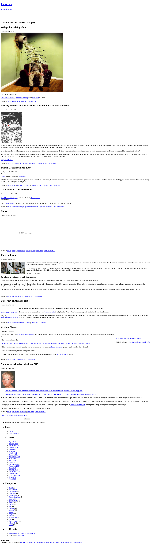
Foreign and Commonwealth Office (140, 342)
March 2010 (13, 462)
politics (25, 163)
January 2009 (13, 470)
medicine (36, 207)
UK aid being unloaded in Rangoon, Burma (128, 338)
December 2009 (14, 464)
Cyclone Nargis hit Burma (26, 334)
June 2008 (12, 477)
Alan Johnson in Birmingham (9, 198)
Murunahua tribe (49, 312)
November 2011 (14, 445)
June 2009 (12, 468)
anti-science (15, 412)
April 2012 (12, 442)
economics (15, 207)
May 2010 (12, 458)
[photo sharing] (1, 173)
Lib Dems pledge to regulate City (17, 415)
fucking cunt (10, 203)
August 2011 (13, 449)
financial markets (14, 497)
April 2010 (12, 460)
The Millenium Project (77, 405)
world (39, 185)
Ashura (3, 176)
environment (13, 495)
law (21, 163)
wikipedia (15, 101)
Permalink (22, 101)
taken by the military (56, 347)
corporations (13, 491)
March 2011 (13, 453)
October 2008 (13, 473)
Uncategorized (13, 521)
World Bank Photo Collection (9, 317)
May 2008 (12, 479)
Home (4, 415)
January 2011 (13, 455)
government (15, 163)
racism (11, 512)
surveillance (32, 163)
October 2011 (13, 447)
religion (33, 185)
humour (11, 504)
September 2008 (14, 475)
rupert (11, 515)
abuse (9, 101)
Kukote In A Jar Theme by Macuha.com (22, 533)
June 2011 (12, 451)
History (28, 251)
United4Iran (22, 176)
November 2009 (14, 466)
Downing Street (35, 198)
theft (10, 519)
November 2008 (14, 471)
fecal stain (35, 98)
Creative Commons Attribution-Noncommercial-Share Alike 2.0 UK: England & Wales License (51, 542)
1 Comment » (43, 322)
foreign (14, 185)
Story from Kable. (7, 160)
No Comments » (32, 101)
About (11, 431)
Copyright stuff (14, 433)
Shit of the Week (62, 354)
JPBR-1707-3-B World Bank (9, 312)
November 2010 (14, 457)
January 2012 (13, 444)
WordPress (20, 535)
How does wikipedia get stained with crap (14, 98)
